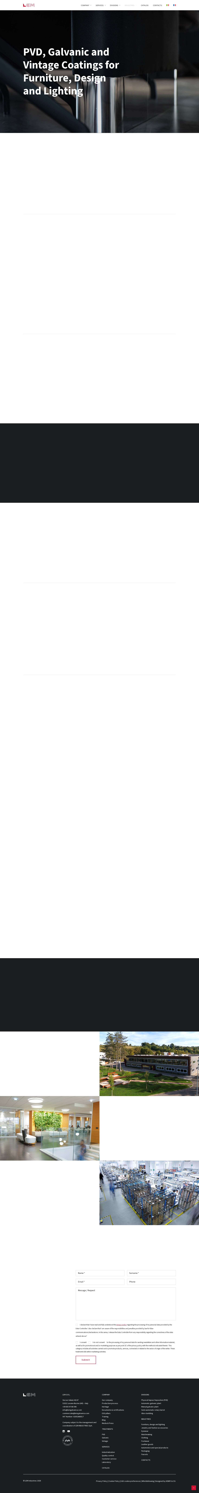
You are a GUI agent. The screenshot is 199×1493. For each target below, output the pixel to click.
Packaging (145, 1451)
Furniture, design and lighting (153, 1424)
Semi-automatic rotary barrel (153, 1410)
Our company (107, 1400)
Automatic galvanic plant (151, 1403)
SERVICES (106, 1447)
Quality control (108, 1455)
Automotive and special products (154, 1447)
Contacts (157, 5)
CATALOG (106, 1468)
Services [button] (100, 5)
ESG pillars (106, 1413)
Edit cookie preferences (131, 1481)
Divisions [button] (114, 5)
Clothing (144, 1437)
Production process (110, 1403)
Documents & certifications (113, 1410)
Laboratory (106, 1462)
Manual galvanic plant (149, 1406)
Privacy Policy (101, 1481)
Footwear (145, 1441)
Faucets (144, 1454)
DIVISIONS (145, 1394)
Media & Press (108, 1423)
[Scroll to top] (193, 1487)
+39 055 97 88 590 (69, 1406)
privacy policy (121, 1325)
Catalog (145, 5)
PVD (103, 1434)
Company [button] (85, 5)
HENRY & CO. (171, 1481)
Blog (104, 1420)
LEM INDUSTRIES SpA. (83, 1425)
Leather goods (147, 1444)
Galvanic (105, 1437)
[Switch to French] (174, 5)
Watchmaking (146, 1434)
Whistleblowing (148, 1481)
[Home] (29, 1394)
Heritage (105, 1406)
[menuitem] (87, 5)
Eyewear (144, 1431)
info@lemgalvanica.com (72, 1410)
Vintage (105, 1441)
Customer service (109, 1459)
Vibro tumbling (147, 1413)
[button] (64, 1431)
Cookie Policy (114, 1481)
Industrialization (108, 1452)
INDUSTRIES (146, 1419)
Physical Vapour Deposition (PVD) (154, 1400)
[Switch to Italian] (168, 5)
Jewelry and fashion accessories (154, 1428)
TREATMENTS (107, 1429)
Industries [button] (129, 5)
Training (105, 1416)
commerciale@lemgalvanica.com (76, 1413)
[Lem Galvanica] (28, 5)
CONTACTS (145, 1460)
